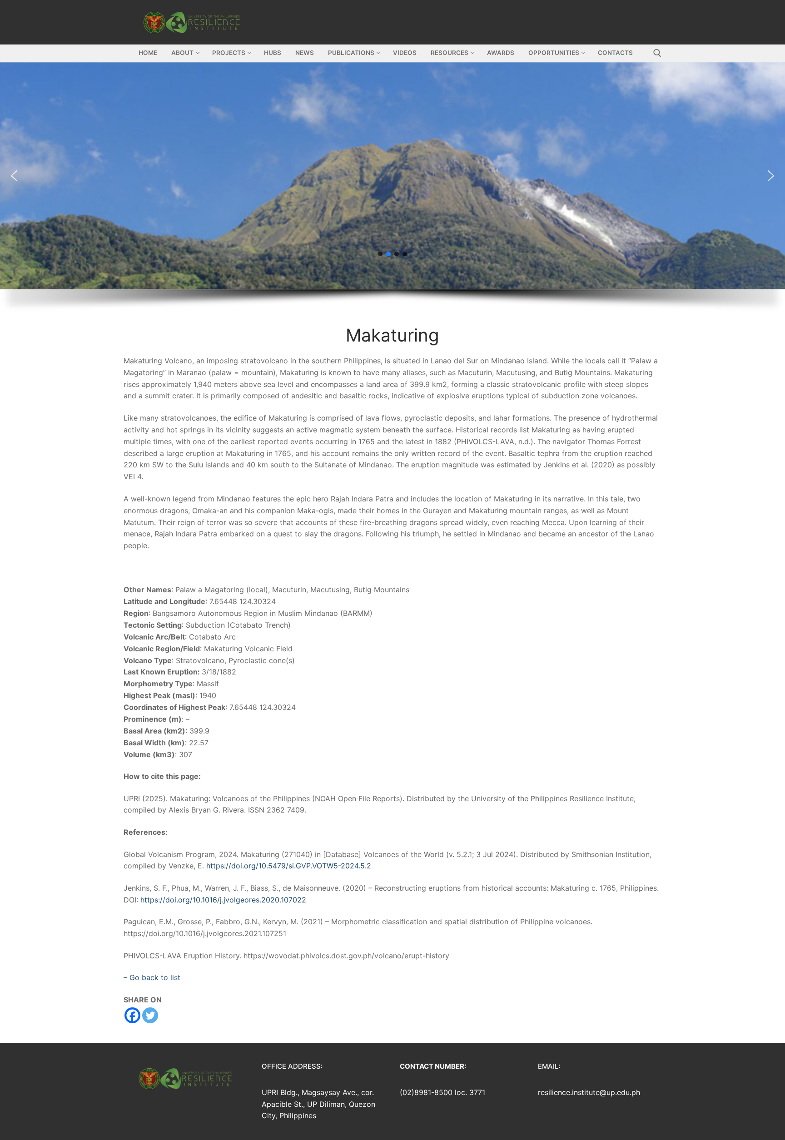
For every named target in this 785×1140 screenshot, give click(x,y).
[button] (392, 175)
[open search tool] (657, 53)
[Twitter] (150, 1015)
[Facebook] (132, 1015)
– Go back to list (152, 977)
